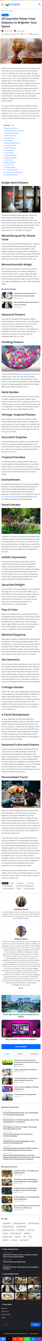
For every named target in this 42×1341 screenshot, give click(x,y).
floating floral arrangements (25, 374)
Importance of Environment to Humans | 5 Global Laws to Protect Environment (26, 1062)
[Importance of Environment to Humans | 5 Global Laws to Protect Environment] (7, 1062)
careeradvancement (33, 1223)
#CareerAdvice (7, 1223)
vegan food (14, 1240)
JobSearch (18, 1236)
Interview (5, 1233)
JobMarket (27, 1233)
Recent (19, 1054)
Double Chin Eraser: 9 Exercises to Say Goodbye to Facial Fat (26, 1079)
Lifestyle (10, 10)
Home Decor (30, 1230)
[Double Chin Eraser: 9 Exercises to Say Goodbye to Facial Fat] (7, 1081)
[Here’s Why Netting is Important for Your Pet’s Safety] (7, 304)
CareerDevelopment (8, 1226)
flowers (19, 888)
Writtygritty (34, 1333)
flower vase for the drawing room (24, 886)
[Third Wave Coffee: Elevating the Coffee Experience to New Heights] (7, 1182)
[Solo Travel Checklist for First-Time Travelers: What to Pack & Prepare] (7, 1280)
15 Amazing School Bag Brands (25, 1094)
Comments (34, 1054)
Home (5, 10)
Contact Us (5, 1311)
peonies (36, 619)
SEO (24, 1236)
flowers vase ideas (29, 888)
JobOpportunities (7, 1236)
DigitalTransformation (8, 1230)
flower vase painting (8, 888)
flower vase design (8, 886)
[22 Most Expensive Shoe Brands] (7, 1072)
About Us (4, 1308)
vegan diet (5, 1240)
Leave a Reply (21, 1047)
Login (3, 1317)
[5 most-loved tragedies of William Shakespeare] (7, 1089)
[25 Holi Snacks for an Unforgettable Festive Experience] (7, 1199)
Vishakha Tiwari (8, 31)
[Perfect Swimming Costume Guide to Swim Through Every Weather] (34, 1280)
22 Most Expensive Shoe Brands (25, 1070)
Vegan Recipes (24, 1240)
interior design (7, 76)
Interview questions (15, 1233)
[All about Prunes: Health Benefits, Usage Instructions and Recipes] (7, 1191)
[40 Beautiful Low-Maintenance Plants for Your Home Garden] (7, 296)
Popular (6, 1054)
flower (12, 883)
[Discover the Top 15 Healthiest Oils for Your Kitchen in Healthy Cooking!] (21, 1296)
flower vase (30, 883)
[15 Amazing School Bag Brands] (7, 1097)
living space (19, 855)
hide (12, 125)
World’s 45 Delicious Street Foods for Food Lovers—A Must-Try (27, 1207)
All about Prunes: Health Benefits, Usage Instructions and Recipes (26, 1189)
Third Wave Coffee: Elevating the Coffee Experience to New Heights (26, 1181)
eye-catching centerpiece (10, 497)
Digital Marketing (21, 1226)
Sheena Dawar (21, 31)
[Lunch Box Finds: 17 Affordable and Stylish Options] (7, 1173)
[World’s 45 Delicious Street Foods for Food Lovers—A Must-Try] (7, 1208)
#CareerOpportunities (19, 1223)
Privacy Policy (5, 1314)
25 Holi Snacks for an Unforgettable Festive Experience (26, 1198)
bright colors (13, 113)
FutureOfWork (21, 1230)
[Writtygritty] (13, 4)
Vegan (30, 1236)
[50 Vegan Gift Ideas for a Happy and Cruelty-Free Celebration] (21, 1280)
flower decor (20, 883)
